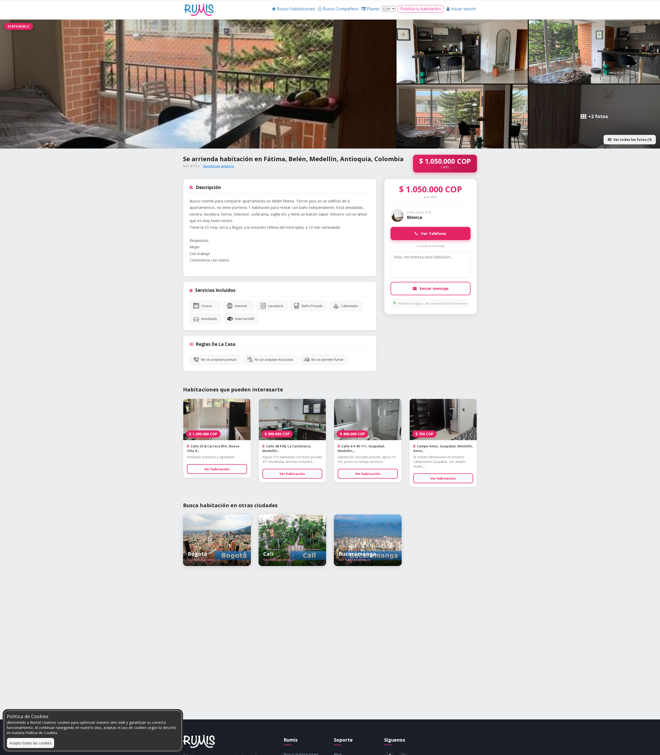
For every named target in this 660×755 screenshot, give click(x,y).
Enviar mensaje (434, 288)
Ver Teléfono (433, 233)
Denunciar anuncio (218, 166)
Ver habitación (217, 469)
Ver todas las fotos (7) (632, 139)
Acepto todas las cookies (31, 743)
